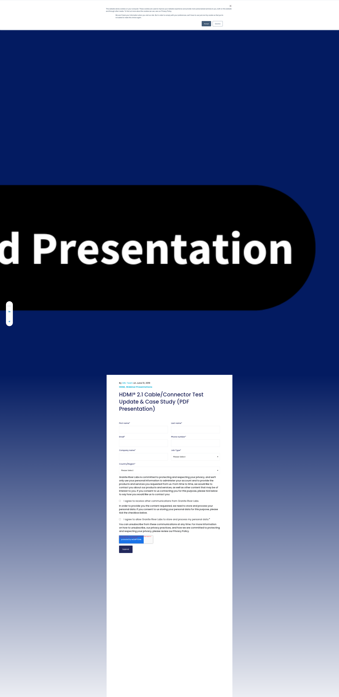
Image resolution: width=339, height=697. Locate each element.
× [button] (230, 5)
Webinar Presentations (139, 386)
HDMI (122, 386)
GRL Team (127, 383)
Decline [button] (217, 24)
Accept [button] (206, 24)
